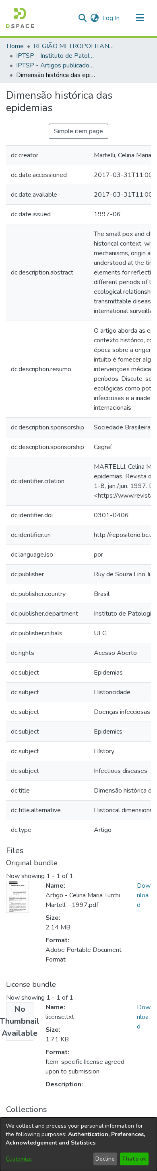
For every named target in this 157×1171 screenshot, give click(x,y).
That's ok (134, 1159)
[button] (20, 18)
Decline (105, 1159)
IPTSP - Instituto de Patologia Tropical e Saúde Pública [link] (56, 55)
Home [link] (15, 46)
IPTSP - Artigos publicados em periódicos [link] (56, 65)
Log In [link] (111, 18)
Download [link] (144, 895)
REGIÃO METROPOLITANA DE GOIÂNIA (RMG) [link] (73, 46)
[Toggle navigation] (139, 18)
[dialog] (78, 1144)
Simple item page (78, 131)
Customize (19, 1159)
